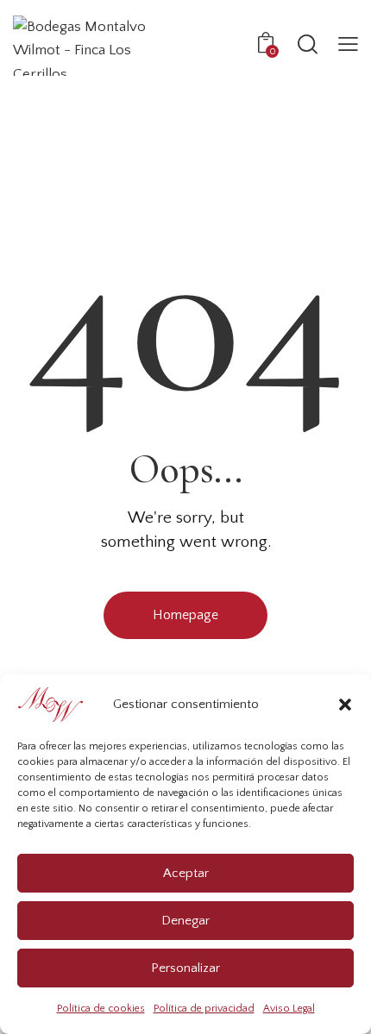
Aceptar (186, 873)
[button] (345, 704)
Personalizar (185, 968)
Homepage (185, 615)
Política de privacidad (204, 1008)
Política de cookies (101, 1008)
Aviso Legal (289, 1008)
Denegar (185, 920)
